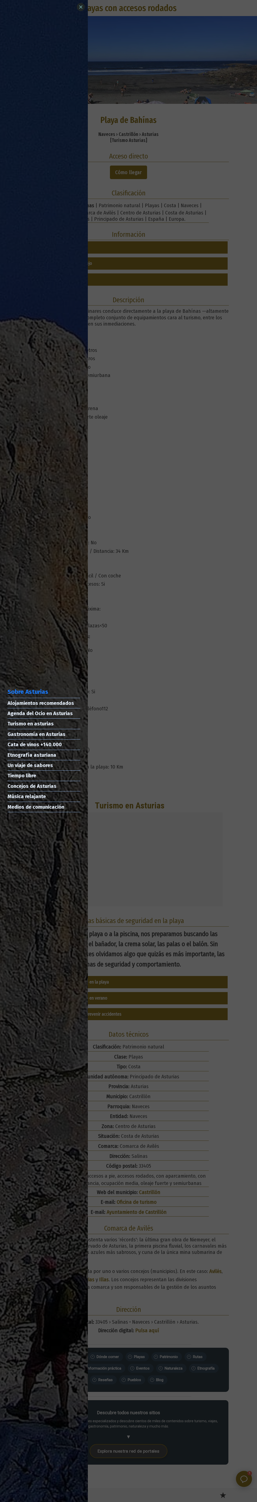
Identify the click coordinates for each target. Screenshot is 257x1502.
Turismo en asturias (31, 724)
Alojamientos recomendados (41, 703)
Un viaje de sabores (30, 765)
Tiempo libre (22, 776)
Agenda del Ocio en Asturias (40, 713)
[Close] (81, 7)
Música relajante (27, 796)
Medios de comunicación (36, 807)
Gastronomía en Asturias (37, 734)
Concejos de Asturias (32, 786)
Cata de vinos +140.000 (35, 744)
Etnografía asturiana (32, 755)
